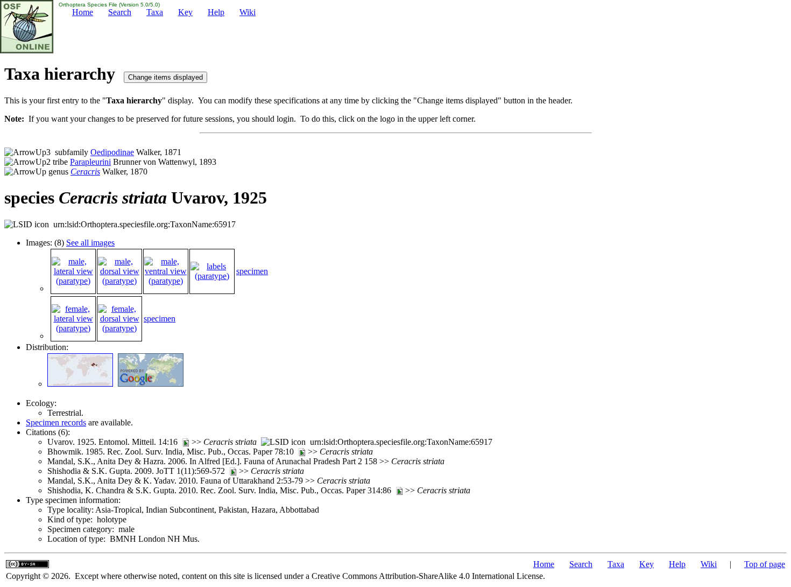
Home (82, 12)
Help (216, 12)
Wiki (247, 12)
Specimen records (56, 422)
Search (119, 12)
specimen (252, 271)
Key (185, 12)
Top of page (764, 564)
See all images (90, 242)
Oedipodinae (112, 152)
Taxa (154, 12)
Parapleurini (90, 161)
